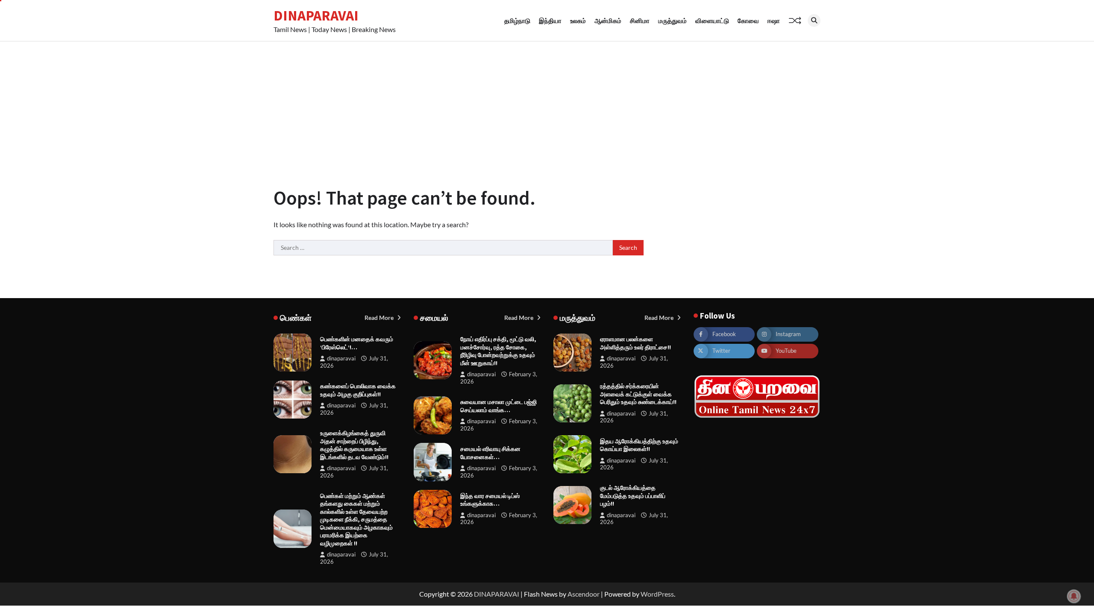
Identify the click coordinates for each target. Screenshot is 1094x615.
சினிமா (640, 20)
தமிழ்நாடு (517, 20)
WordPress (657, 594)
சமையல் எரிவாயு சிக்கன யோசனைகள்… (490, 453)
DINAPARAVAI (316, 15)
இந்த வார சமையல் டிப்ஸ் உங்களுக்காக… (490, 500)
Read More (380, 317)
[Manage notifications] (1074, 596)
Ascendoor (584, 594)
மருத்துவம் (672, 20)
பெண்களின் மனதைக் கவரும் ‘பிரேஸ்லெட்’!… (356, 343)
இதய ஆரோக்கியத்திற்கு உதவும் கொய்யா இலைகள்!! (639, 445)
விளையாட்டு (712, 20)
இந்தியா (550, 20)
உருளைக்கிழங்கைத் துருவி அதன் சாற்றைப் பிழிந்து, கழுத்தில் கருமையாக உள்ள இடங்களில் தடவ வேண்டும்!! (354, 445)
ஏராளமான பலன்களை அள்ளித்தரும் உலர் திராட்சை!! (635, 343)
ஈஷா (774, 20)
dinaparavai (341, 358)
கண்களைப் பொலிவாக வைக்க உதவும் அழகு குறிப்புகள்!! (358, 390)
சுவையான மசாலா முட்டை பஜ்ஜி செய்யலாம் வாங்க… (498, 406)
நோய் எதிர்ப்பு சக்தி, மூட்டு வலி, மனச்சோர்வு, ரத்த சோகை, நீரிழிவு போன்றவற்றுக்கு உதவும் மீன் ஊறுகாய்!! (498, 351)
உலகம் (578, 20)
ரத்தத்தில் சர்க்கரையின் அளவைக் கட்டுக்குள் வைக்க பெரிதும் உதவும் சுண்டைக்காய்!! (638, 394)
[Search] (814, 20)
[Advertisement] (547, 105)
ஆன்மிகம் (607, 20)
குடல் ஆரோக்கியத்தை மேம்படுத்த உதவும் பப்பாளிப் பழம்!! (632, 495)
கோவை (748, 20)
